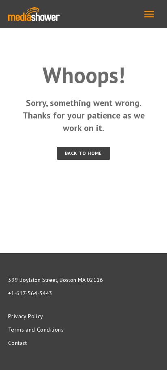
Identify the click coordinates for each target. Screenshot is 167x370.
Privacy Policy (25, 316)
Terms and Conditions (36, 329)
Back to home (83, 153)
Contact (17, 343)
